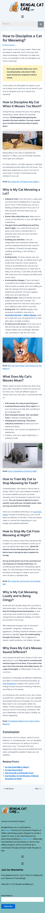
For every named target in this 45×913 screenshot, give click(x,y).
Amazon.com (26, 839)
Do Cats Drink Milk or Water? (17, 767)
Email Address (7, 896)
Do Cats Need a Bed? (14, 770)
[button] (22, 16)
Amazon (7, 830)
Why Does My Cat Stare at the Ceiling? (23, 182)
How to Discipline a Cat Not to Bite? (22, 471)
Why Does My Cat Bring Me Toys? (19, 773)
